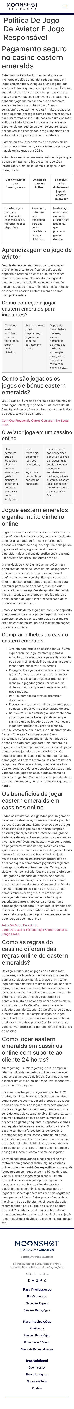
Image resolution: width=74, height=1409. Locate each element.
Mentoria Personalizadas (37, 1349)
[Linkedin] (37, 1280)
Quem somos (37, 1367)
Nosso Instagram (37, 1374)
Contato (37, 1388)
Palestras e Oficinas (37, 1342)
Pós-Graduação (37, 1296)
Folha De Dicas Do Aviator (20, 925)
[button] (65, 6)
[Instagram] (29, 1280)
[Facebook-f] (41, 1280)
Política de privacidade (37, 1274)
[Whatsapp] (45, 1280)
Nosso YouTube (37, 1381)
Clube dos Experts (37, 1303)
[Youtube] (33, 1280)
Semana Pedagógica (37, 1310)
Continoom (37, 1328)
